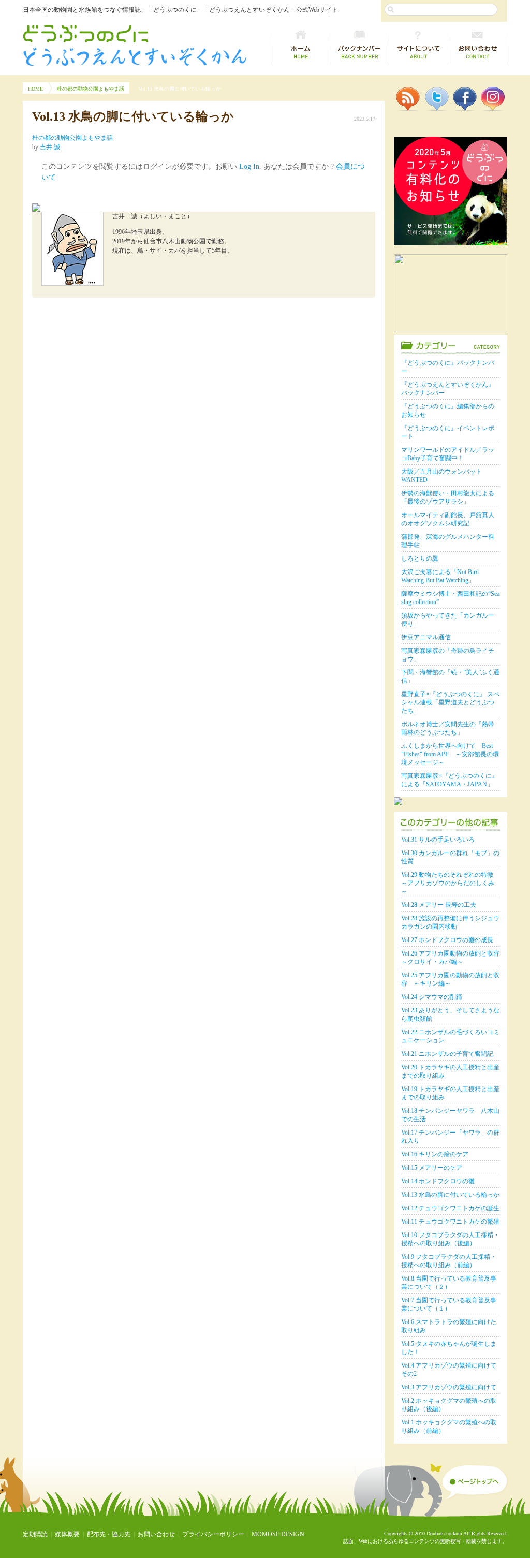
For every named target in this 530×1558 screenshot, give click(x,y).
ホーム (300, 45)
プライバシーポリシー (213, 1534)
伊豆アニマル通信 (426, 637)
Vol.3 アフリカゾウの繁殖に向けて (448, 1387)
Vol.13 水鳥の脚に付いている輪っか (450, 1194)
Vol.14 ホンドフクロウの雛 (438, 1181)
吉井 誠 (50, 147)
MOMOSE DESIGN (278, 1534)
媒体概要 (67, 1534)
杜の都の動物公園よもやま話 (90, 89)
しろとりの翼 (419, 558)
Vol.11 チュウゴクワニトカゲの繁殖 (450, 1221)
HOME (35, 89)
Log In (249, 166)
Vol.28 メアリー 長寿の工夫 (438, 904)
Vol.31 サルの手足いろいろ (438, 839)
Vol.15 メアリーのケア (434, 1167)
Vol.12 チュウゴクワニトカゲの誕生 (450, 1208)
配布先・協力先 (108, 1534)
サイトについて (418, 45)
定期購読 (35, 1534)
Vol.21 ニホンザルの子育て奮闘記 (447, 1053)
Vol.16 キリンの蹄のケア (434, 1154)
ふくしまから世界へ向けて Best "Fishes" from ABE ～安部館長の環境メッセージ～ (450, 754)
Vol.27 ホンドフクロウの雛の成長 (447, 940)
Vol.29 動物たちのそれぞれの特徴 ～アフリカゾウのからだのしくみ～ (447, 883)
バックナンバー (359, 45)
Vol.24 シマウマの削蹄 (434, 997)
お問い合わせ (477, 45)
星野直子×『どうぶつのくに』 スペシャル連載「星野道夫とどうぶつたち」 (450, 702)
